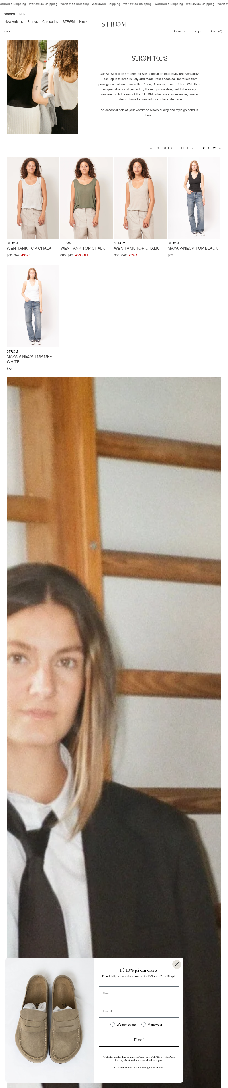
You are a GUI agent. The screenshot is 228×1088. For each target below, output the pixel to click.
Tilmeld (139, 1040)
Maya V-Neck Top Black (193, 248)
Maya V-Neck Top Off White (29, 359)
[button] (32, 22)
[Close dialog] (176, 964)
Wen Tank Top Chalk (29, 248)
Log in (197, 31)
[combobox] (211, 148)
